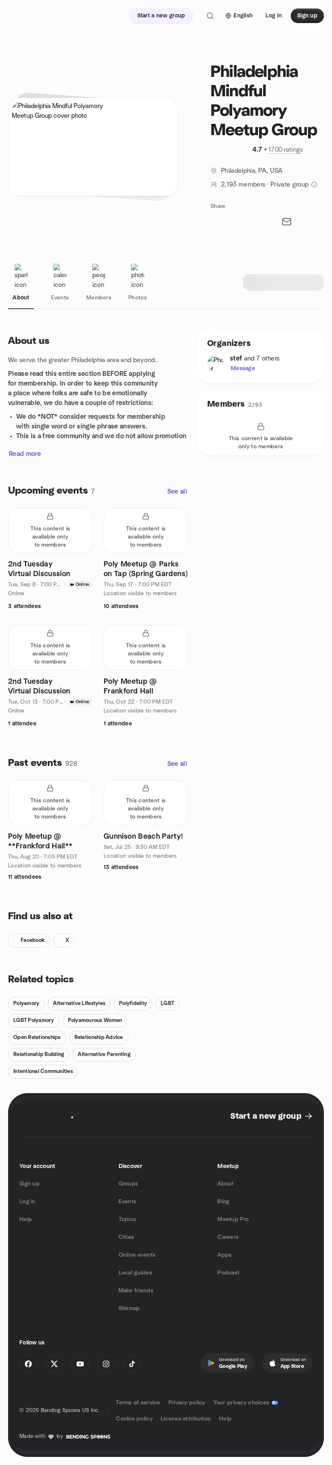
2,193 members (243, 184)
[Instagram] (106, 1364)
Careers (227, 1237)
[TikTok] (132, 1364)
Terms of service (138, 1403)
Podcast (228, 1273)
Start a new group (265, 1116)
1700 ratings (285, 149)
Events (128, 1201)
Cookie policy (134, 1419)
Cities (126, 1237)
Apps (224, 1255)
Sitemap (129, 1308)
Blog (223, 1201)
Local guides (135, 1273)
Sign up (29, 1184)
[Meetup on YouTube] (80, 1364)
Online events (137, 1255)
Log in (27, 1201)
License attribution (186, 1419)
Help (25, 1219)
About (225, 1184)
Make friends (136, 1290)
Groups (128, 1184)
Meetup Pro (233, 1219)
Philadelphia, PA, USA (252, 170)
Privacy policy (186, 1403)
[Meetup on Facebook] (28, 1364)
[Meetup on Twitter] (54, 1364)
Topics (127, 1219)
